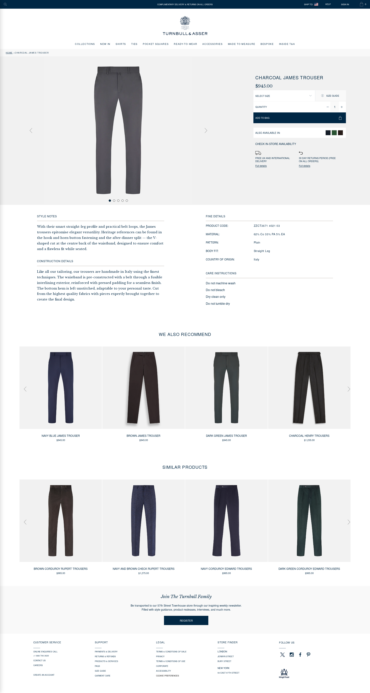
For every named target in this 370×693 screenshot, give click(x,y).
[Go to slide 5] (127, 200)
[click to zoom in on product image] (118, 130)
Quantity (261, 106)
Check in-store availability (275, 143)
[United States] (316, 4)
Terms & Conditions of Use (170, 661)
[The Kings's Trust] (308, 673)
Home (9, 52)
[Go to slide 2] (114, 200)
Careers (38, 665)
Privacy (160, 656)
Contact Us (39, 660)
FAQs (97, 666)
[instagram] (291, 654)
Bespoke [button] (267, 43)
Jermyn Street (226, 656)
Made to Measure (241, 43)
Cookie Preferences (167, 675)
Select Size (262, 95)
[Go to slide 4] (122, 200)
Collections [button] (85, 43)
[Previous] (31, 130)
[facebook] (300, 654)
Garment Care (102, 675)
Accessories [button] (212, 43)
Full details (261, 165)
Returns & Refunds (105, 656)
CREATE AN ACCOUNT (43, 675)
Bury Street (224, 661)
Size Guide (332, 95)
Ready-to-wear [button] (185, 43)
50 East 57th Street (228, 672)
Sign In (345, 4)
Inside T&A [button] (287, 43)
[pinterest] (307, 654)
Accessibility (163, 671)
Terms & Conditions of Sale (171, 651)
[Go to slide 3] (118, 200)
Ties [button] (134, 43)
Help (328, 4)
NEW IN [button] (105, 43)
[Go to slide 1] (110, 200)
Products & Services (106, 661)
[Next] (206, 130)
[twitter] (282, 654)
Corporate (162, 666)
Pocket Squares (156, 43)
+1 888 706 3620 (41, 655)
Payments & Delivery (106, 651)
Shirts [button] (121, 43)
